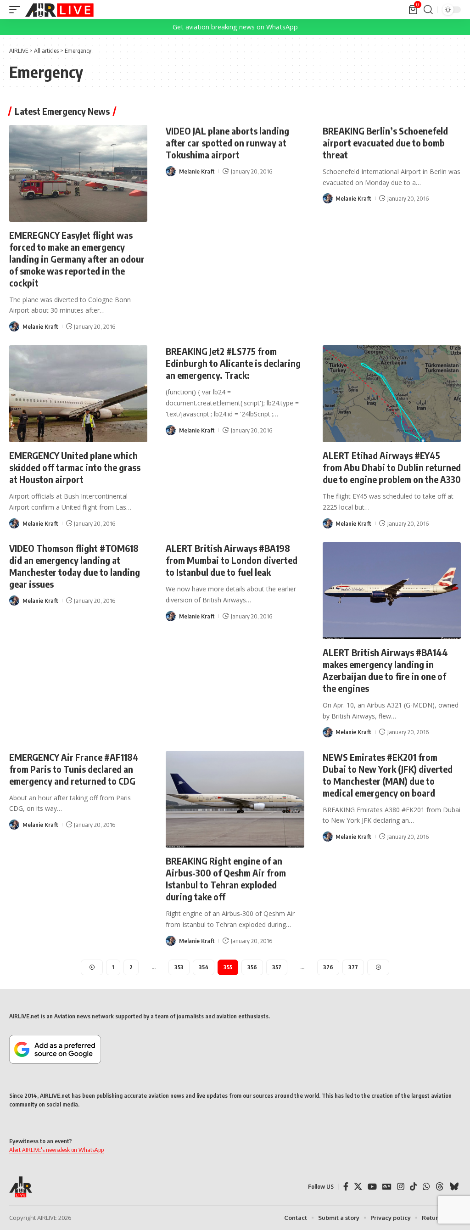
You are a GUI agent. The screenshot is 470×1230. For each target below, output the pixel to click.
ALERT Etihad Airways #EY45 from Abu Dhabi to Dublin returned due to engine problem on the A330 (392, 467)
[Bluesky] (454, 1186)
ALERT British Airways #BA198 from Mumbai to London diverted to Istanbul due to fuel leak (231, 560)
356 (252, 967)
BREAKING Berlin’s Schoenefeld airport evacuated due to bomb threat (385, 142)
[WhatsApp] (426, 1186)
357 (276, 967)
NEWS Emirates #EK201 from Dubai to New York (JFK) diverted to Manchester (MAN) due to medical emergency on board (388, 774)
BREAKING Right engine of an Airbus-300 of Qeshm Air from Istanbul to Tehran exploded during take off (226, 878)
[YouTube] (372, 1186)
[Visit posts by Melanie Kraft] (14, 326)
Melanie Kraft (40, 326)
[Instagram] (401, 1186)
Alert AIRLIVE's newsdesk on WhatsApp (56, 1149)
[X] (358, 1186)
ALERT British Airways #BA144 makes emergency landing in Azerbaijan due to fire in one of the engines (385, 670)
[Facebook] (346, 1186)
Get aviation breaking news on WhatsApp (235, 26)
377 (353, 967)
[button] (17, 9)
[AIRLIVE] (59, 9)
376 (328, 967)
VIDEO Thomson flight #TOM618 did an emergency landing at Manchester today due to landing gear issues (74, 566)
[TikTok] (414, 1186)
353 (179, 967)
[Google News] (387, 1186)
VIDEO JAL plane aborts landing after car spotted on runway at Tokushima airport (227, 142)
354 (203, 967)
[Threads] (439, 1186)
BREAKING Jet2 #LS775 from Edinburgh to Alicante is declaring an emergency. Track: (233, 363)
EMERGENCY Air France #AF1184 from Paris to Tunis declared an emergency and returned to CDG (74, 768)
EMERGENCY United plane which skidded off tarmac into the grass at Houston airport (74, 467)
